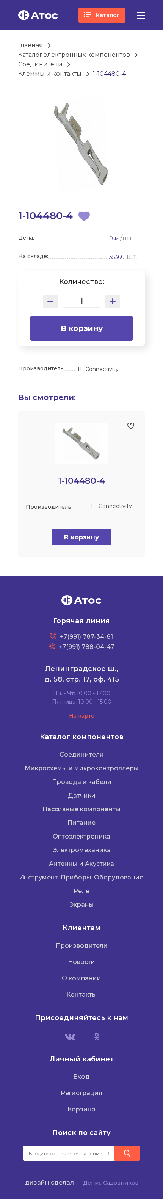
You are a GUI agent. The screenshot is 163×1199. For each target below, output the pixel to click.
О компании (81, 978)
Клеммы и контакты (50, 73)
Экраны (81, 904)
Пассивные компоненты (81, 809)
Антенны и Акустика (81, 863)
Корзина (81, 1109)
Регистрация (81, 1093)
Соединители (40, 64)
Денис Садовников (110, 1182)
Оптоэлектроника (81, 836)
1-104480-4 (109, 73)
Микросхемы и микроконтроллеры (82, 768)
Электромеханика (82, 850)
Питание (81, 822)
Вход (81, 1076)
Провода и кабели (81, 781)
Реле (81, 891)
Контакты (81, 994)
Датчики (82, 795)
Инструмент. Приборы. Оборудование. (81, 877)
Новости (81, 961)
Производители (82, 945)
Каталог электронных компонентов (74, 54)
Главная (30, 45)
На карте (81, 715)
